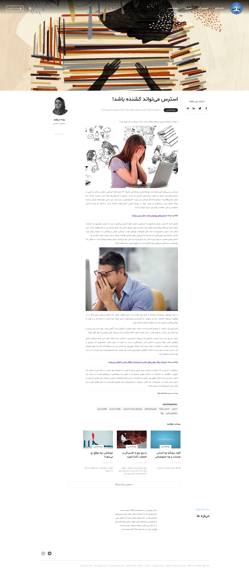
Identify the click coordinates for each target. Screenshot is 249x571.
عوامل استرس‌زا (115, 409)
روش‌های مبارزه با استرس (132, 409)
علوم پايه (188, 8)
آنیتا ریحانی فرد (141, 462)
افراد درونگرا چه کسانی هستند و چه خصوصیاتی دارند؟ (168, 457)
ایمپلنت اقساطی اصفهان (134, 566)
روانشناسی (170, 110)
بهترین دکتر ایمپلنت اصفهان (175, 566)
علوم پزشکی (203, 8)
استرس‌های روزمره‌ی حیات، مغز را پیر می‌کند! (149, 215)
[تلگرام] (49, 553)
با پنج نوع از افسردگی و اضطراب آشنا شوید (135, 455)
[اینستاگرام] (43, 553)
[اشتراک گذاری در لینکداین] (193, 108)
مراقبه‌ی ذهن (102, 409)
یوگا (162, 413)
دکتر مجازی (219, 8)
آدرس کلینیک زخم (100, 566)
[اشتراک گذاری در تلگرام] (187, 108)
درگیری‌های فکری (150, 409)
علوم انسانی (173, 8)
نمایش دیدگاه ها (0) (123, 484)
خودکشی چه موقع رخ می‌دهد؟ (102, 455)
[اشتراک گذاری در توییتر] (200, 108)
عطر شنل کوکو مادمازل (116, 566)
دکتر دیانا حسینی (86, 566)
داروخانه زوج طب (158, 566)
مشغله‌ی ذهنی (171, 413)
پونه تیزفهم (59, 119)
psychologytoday (170, 404)
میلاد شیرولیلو (176, 462)
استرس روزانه (164, 409)
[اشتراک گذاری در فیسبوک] (206, 108)
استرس (174, 409)
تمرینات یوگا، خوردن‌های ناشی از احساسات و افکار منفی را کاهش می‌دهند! (137, 362)
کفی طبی (147, 566)
